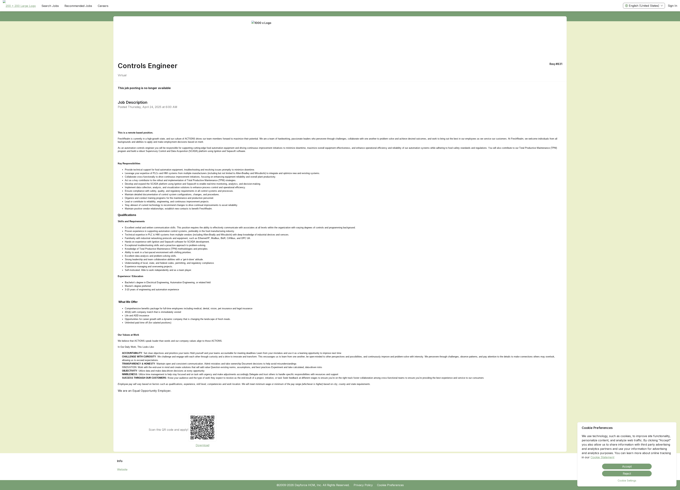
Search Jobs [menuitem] (50, 6)
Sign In (672, 5)
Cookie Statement (602, 457)
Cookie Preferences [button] (390, 485)
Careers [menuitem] (103, 6)
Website (122, 469)
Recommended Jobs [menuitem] (78, 6)
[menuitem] (19, 6)
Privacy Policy (363, 485)
